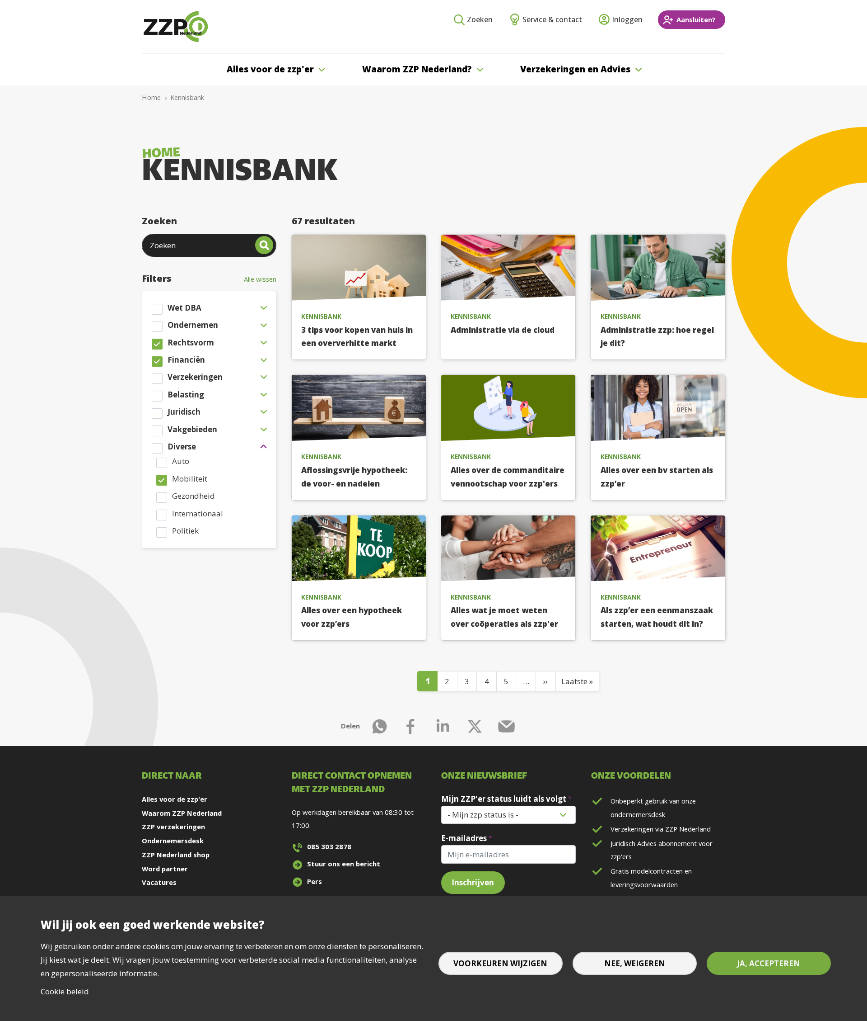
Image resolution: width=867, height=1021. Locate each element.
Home (151, 97)
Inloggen (627, 19)
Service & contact (552, 19)
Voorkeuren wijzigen (500, 963)
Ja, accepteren (768, 963)
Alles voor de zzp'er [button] (270, 69)
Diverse (182, 446)
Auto (180, 461)
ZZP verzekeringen (173, 826)
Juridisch (184, 412)
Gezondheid (193, 496)
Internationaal (197, 513)
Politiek (185, 530)
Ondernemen (193, 325)
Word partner (165, 868)
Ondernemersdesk (173, 840)
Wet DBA (184, 308)
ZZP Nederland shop (176, 854)
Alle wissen (260, 279)
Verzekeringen (195, 377)
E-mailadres (464, 838)
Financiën (186, 360)
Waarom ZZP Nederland (182, 813)
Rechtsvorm (191, 342)
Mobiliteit (189, 478)
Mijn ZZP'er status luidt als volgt (503, 799)
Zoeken (480, 19)
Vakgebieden (192, 429)
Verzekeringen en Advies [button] (575, 69)
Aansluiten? (696, 19)
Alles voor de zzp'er (174, 799)
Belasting (186, 394)
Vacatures (159, 882)
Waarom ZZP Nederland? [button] (417, 69)
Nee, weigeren (634, 963)
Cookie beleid (65, 991)
